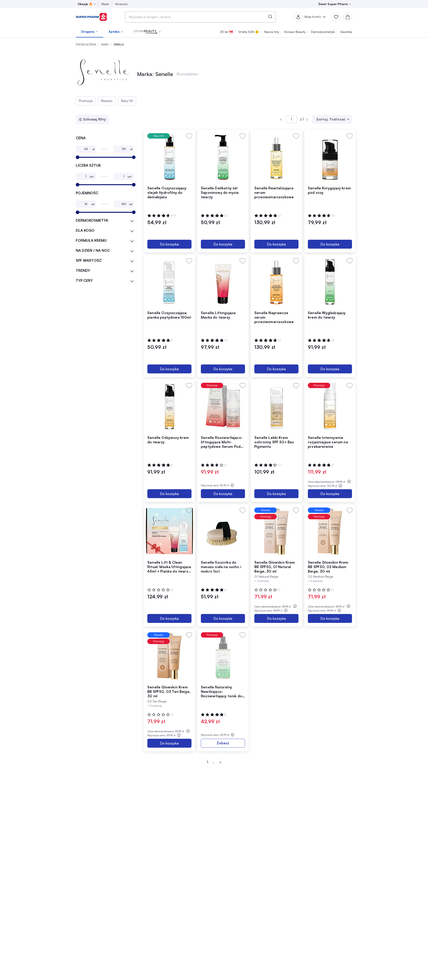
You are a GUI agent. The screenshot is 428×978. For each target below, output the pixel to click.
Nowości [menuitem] (121, 4)
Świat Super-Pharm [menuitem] (333, 4)
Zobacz (223, 743)
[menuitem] (89, 31)
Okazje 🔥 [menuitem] (85, 4)
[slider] (77, 157)
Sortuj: (322, 119)
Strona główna (86, 44)
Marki (105, 44)
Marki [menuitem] (105, 4)
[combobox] (200, 17)
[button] (147, 31)
